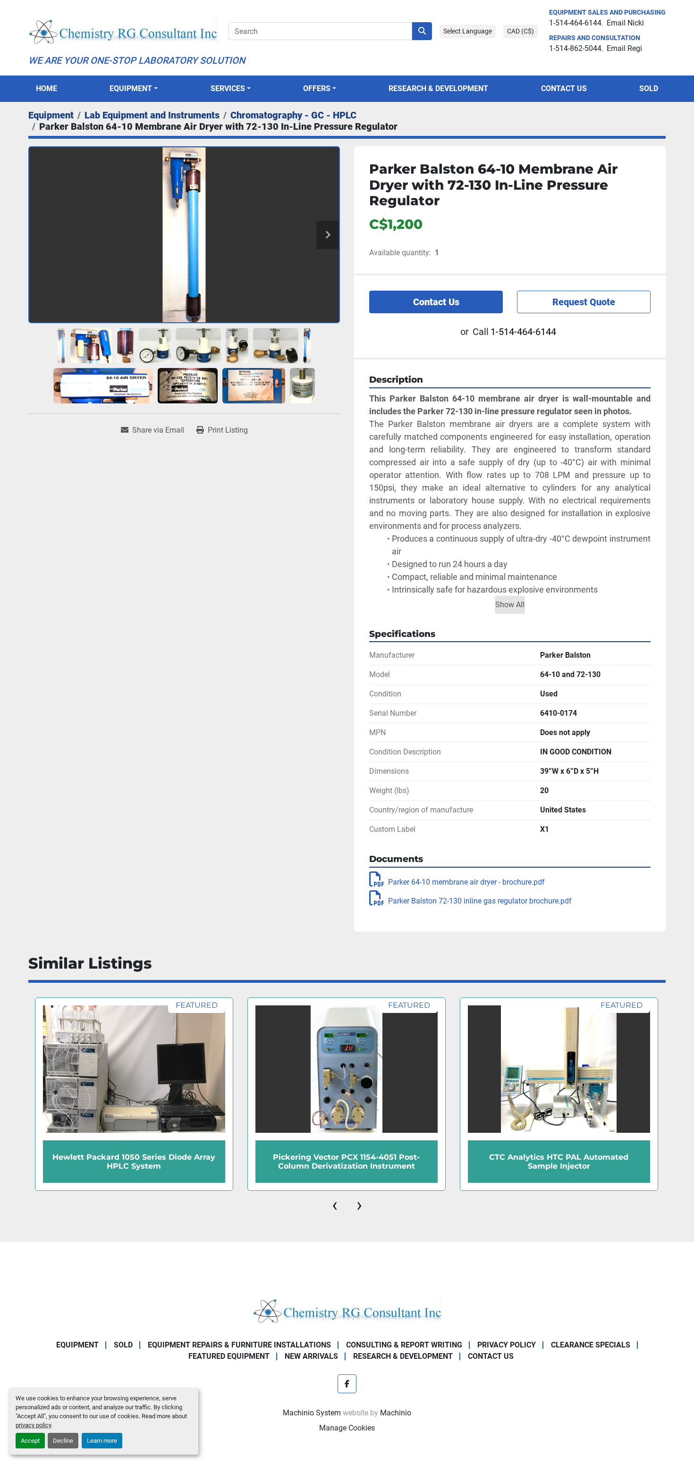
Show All (510, 604)
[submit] (422, 31)
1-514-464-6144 (575, 22)
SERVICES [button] (228, 88)
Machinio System (312, 1412)
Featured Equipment (229, 1356)
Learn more (102, 1440)
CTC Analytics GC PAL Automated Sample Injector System (559, 1162)
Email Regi (624, 48)
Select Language (467, 31)
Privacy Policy (506, 1344)
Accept (30, 1440)
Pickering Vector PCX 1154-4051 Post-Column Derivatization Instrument (133, 1162)
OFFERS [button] (316, 88)
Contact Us (564, 88)
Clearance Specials (590, 1344)
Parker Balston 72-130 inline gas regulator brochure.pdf (480, 900)
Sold (648, 88)
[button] (133, 88)
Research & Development (438, 88)
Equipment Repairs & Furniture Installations (239, 1344)
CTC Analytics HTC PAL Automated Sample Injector (346, 1162)
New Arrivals (311, 1356)
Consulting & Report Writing (404, 1344)
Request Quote (583, 302)
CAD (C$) (520, 31)
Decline (63, 1440)
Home (46, 88)
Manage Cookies (347, 1427)
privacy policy (33, 1425)
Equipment (131, 88)
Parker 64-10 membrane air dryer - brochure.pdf (466, 882)
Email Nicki (625, 22)
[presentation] (335, 1205)
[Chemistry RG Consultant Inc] (347, 1309)
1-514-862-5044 (575, 48)
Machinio (395, 1412)
